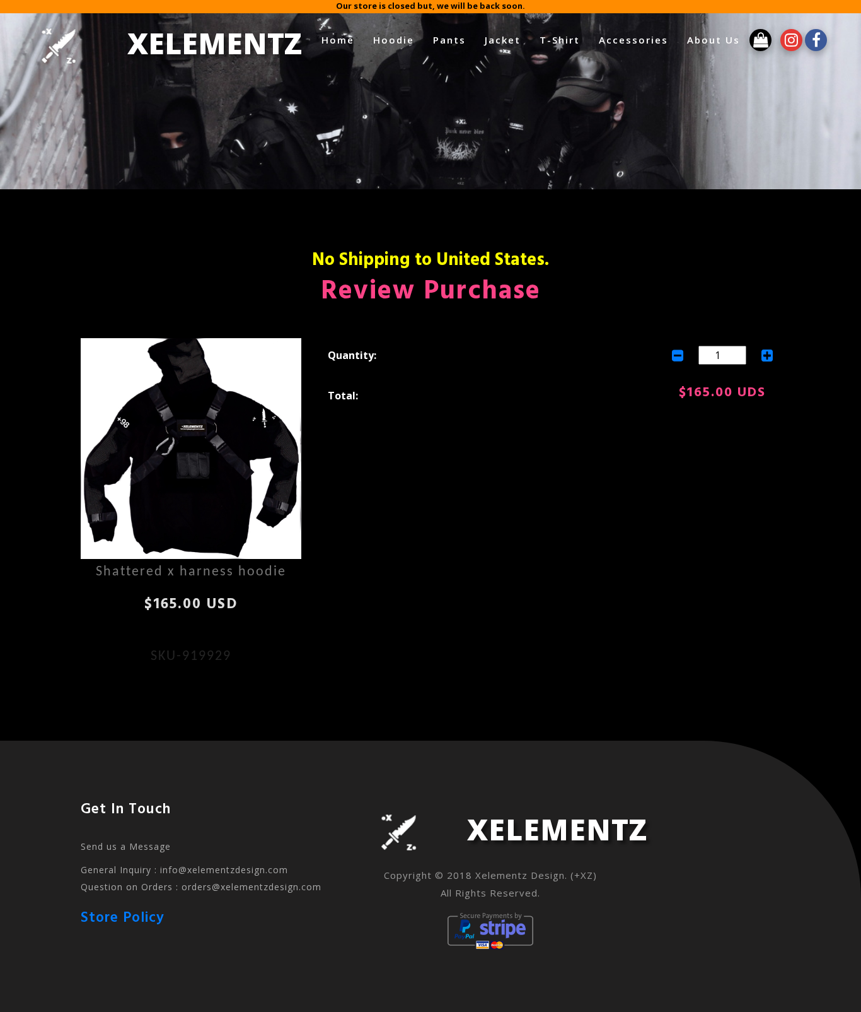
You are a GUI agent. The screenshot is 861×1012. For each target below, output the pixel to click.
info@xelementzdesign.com (224, 870)
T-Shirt (520, 37)
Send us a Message (126, 846)
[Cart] (757, 39)
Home (298, 37)
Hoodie (353, 37)
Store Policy (123, 918)
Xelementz (153, 40)
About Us (673, 37)
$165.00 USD (191, 604)
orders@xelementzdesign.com (251, 887)
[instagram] (786, 39)
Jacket (463, 37)
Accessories (593, 37)
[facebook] (810, 39)
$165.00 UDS (722, 393)
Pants (409, 37)
